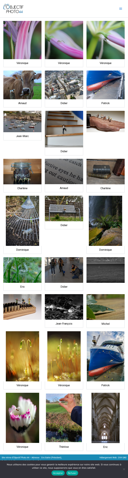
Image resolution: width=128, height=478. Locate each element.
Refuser (72, 473)
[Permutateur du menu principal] (121, 9)
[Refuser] (124, 469)
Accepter (58, 473)
